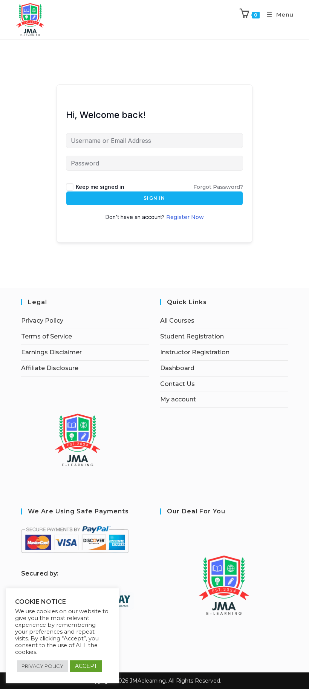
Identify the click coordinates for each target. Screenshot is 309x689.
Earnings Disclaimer (51, 352)
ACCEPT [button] (86, 666)
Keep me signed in (100, 187)
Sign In (154, 198)
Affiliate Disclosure (49, 368)
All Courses (177, 320)
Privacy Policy (42, 320)
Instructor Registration (194, 352)
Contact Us (177, 383)
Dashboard (177, 368)
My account (178, 399)
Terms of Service (46, 336)
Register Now (185, 217)
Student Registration (192, 336)
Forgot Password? (218, 187)
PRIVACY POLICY (42, 666)
